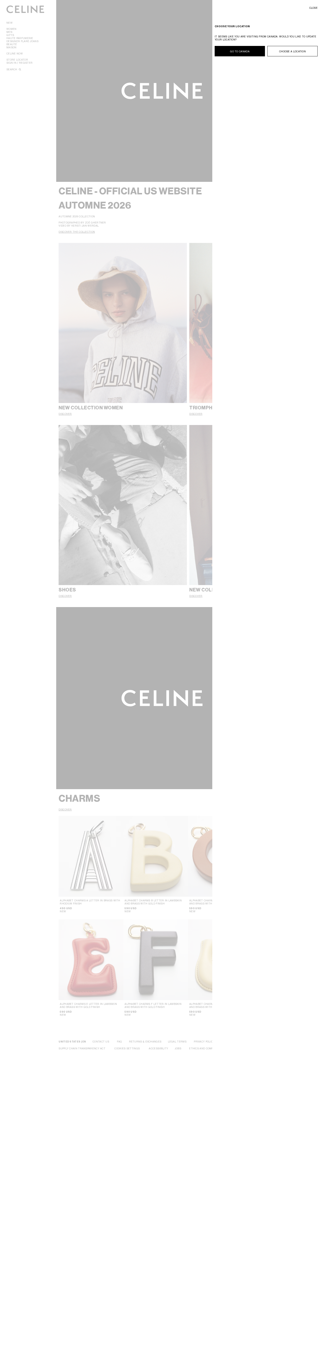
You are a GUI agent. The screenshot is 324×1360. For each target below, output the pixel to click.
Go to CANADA (240, 51)
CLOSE (313, 7)
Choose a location (292, 51)
